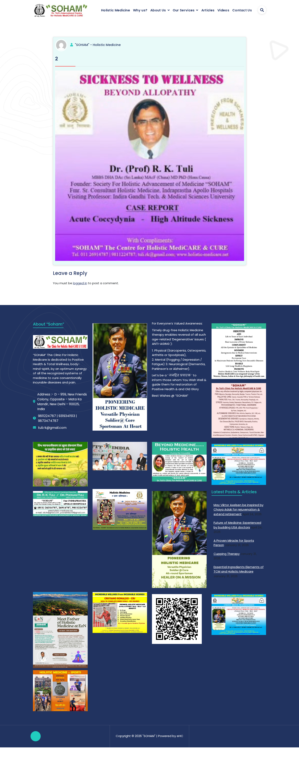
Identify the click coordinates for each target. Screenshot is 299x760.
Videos (223, 10)
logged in (80, 283)
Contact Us (242, 10)
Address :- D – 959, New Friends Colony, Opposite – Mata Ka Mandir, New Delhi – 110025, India (62, 401)
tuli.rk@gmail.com (52, 427)
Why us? (140, 10)
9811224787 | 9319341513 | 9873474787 (57, 418)
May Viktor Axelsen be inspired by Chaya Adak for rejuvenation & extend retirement (238, 509)
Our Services (184, 10)
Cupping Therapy (227, 554)
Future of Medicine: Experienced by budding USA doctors (237, 524)
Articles (207, 10)
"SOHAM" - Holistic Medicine (98, 44)
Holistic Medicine (115, 10)
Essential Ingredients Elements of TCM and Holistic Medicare (239, 569)
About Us (158, 10)
